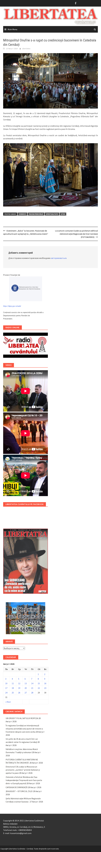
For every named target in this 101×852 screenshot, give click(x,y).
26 (19, 692)
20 (26, 688)
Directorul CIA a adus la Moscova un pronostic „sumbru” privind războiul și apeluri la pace (23, 769)
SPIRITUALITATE (52, 214)
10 (6, 683)
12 (19, 683)
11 (13, 683)
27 (26, 692)
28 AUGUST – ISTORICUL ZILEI (19, 791)
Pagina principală (36, 214)
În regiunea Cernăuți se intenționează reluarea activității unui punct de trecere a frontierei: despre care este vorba (24, 728)
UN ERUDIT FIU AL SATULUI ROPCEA (22, 718)
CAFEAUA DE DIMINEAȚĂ (16, 787)
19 (19, 688)
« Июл (8, 701)
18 (13, 688)
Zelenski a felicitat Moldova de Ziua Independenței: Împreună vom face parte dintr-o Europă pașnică (24, 780)
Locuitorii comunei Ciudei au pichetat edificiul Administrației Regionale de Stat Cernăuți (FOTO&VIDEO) (76, 233)
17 (6, 688)
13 (26, 683)
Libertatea (26, 48)
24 (6, 692)
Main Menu (12, 29)
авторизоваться (58, 258)
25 (13, 692)
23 (45, 688)
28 (32, 692)
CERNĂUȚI (22, 214)
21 (32, 688)
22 (39, 688)
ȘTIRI (63, 214)
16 (45, 683)
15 (39, 683)
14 (32, 683)
